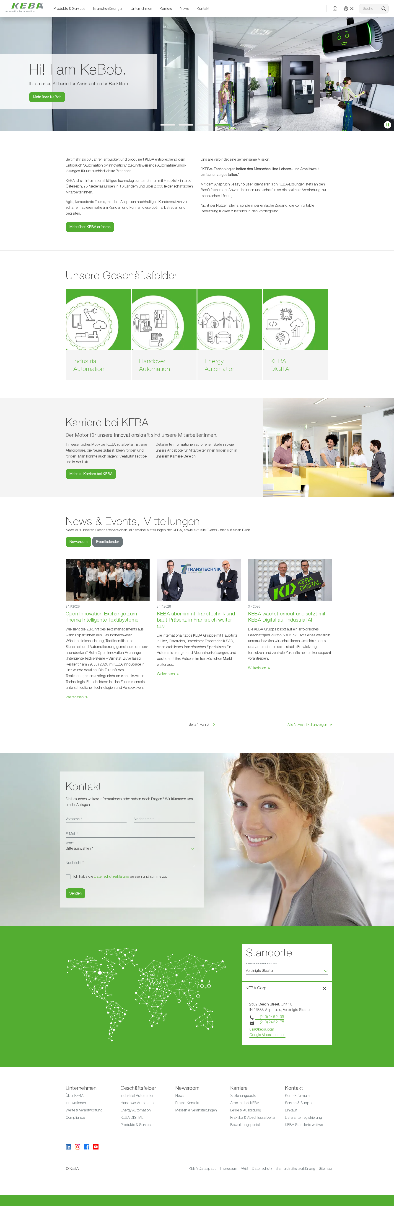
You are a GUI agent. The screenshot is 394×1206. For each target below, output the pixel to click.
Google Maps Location (267, 1035)
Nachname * (144, 819)
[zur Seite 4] (224, 124)
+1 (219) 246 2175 (269, 1022)
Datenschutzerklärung (111, 876)
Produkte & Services (69, 8)
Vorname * (74, 819)
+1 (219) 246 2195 (269, 1017)
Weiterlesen (75, 697)
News (184, 8)
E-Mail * (72, 834)
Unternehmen (141, 8)
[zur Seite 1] (170, 124)
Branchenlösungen (108, 8)
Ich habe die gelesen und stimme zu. (120, 876)
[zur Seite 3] (206, 124)
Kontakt (203, 8)
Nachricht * (75, 863)
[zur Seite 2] (188, 124)
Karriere (166, 8)
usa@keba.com (261, 1029)
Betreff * (70, 843)
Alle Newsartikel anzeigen (308, 725)
